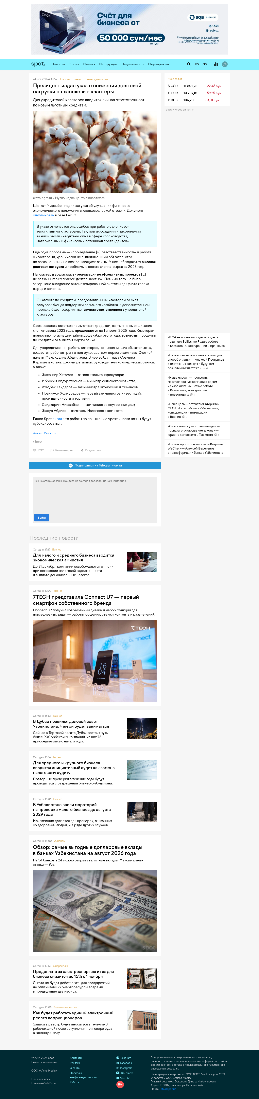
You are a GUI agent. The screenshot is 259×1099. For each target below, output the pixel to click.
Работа (74, 1082)
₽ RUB (173, 100)
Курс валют (175, 78)
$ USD (173, 86)
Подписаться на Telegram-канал (97, 465)
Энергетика (60, 965)
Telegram (125, 1057)
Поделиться (93, 450)
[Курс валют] (215, 64)
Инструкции (108, 64)
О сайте (75, 1068)
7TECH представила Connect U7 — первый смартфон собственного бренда (86, 600)
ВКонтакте (126, 1073)
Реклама (75, 1062)
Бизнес (56, 549)
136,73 (189, 100)
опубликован (43, 215)
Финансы (59, 840)
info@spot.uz (168, 1089)
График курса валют (178, 109)
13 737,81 (190, 93)
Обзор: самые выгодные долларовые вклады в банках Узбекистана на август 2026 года (87, 850)
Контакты (76, 1057)
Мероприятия (159, 64)
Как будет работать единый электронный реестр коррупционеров (73, 1015)
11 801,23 (190, 86)
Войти (42, 517)
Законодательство (65, 1007)
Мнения (89, 64)
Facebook (125, 1062)
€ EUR (173, 93)
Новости (58, 64)
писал (57, 419)
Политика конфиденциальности (83, 1075)
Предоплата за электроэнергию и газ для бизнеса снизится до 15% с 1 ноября (73, 974)
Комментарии (64, 450)
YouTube (124, 1078)
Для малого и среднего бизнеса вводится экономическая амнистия (73, 557)
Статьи (74, 64)
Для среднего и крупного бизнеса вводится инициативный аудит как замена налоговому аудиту (74, 767)
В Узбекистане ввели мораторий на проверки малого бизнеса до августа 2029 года (72, 809)
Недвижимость (132, 64)
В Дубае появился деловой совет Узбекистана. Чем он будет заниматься (71, 724)
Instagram (125, 1068)
